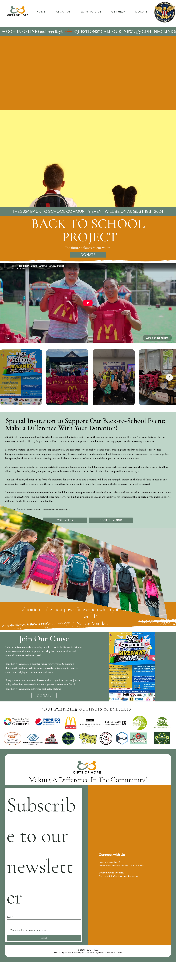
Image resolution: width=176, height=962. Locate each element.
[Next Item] (169, 377)
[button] (91, 12)
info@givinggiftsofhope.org (123, 876)
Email (10, 917)
